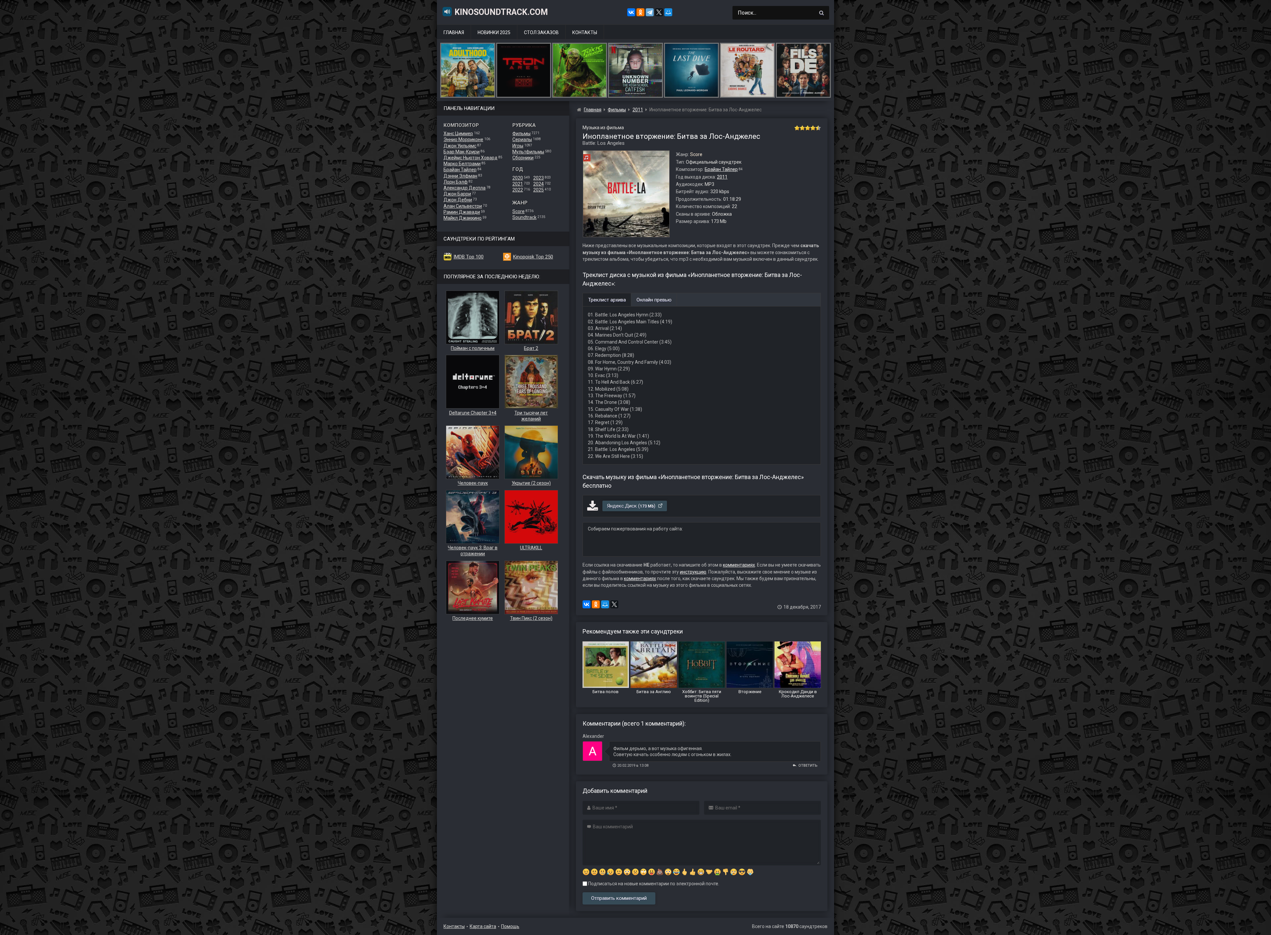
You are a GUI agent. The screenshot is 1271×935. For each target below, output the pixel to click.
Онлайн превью (654, 300)
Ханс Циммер (458, 133)
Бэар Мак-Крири (462, 151)
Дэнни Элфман (460, 176)
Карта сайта (483, 926)
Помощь (510, 926)
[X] (659, 12)
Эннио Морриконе (463, 139)
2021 (517, 184)
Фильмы (521, 133)
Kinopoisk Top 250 (533, 257)
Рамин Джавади (462, 212)
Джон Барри (457, 193)
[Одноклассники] (640, 12)
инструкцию (693, 572)
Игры (517, 145)
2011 (722, 177)
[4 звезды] (813, 128)
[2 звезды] (802, 128)
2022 (517, 189)
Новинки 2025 (494, 32)
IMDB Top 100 (468, 257)
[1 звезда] (797, 128)
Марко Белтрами (462, 163)
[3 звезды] (807, 128)
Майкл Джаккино (463, 218)
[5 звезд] (818, 128)
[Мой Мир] (668, 12)
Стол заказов (541, 32)
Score (518, 211)
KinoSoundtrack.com (501, 12)
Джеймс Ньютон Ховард (470, 157)
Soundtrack (524, 217)
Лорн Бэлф (456, 182)
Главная (454, 32)
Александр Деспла (465, 188)
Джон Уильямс (460, 145)
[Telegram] (650, 12)
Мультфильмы (528, 151)
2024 (538, 184)
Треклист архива (607, 300)
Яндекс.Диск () (632, 506)
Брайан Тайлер (460, 169)
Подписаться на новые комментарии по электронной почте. (653, 883)
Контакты (584, 32)
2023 (538, 178)
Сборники (523, 157)
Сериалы (522, 139)
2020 (517, 178)
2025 (538, 189)
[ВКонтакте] (631, 12)
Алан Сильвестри (463, 206)
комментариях (739, 565)
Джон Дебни (458, 199)
